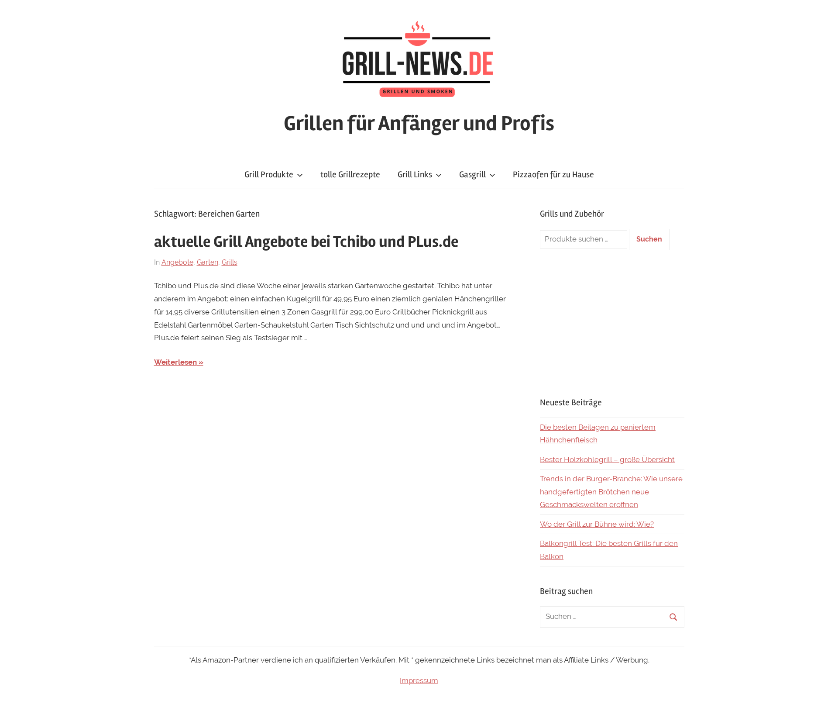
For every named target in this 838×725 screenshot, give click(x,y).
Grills (229, 262)
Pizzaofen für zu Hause (553, 174)
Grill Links (415, 174)
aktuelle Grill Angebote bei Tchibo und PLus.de (306, 242)
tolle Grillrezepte (350, 174)
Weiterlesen (175, 362)
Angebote (177, 262)
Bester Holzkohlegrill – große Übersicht (607, 459)
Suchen (649, 239)
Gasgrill (472, 174)
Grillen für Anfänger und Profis (419, 123)
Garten (207, 262)
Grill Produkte (268, 174)
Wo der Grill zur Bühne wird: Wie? (597, 524)
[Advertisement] (612, 323)
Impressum (419, 680)
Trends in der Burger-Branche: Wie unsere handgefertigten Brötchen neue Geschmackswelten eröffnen (611, 491)
